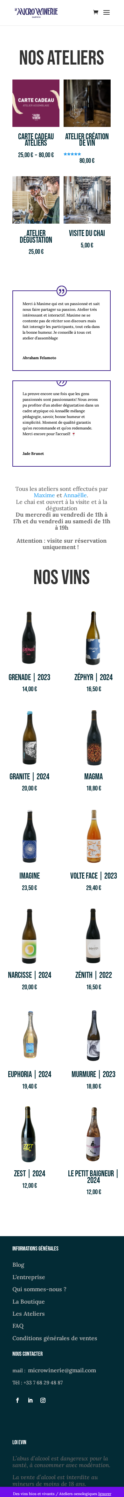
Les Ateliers (28, 1313)
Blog (18, 1264)
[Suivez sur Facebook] (17, 1400)
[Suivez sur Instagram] (43, 1400)
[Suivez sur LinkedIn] (30, 1400)
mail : (20, 1370)
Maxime (44, 495)
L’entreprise (28, 1277)
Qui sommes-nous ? (39, 1289)
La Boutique (28, 1301)
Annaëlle (75, 495)
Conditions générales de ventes (54, 1338)
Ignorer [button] (104, 1493)
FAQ (18, 1325)
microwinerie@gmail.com (62, 1370)
